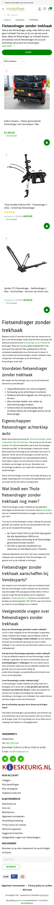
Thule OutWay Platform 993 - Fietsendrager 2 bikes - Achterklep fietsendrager (25, 206)
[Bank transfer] (6, 876)
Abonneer (11, 867)
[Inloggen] (39, 9)
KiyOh (20, 900)
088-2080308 (31, 601)
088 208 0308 (12, 743)
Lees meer (7, 46)
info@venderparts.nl (19, 598)
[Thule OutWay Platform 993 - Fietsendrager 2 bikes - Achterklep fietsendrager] (27, 176)
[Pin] (14, 876)
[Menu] (3, 9)
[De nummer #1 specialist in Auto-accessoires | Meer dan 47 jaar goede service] (15, 9)
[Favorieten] (44, 9)
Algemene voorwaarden (13, 885)
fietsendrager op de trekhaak (35, 343)
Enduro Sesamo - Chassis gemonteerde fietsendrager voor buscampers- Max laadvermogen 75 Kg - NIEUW (22, 123)
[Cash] (22, 876)
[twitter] (21, 759)
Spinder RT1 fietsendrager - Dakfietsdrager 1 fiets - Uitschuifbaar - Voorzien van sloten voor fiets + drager (26, 290)
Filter (28, 52)
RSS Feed (27, 890)
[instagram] (13, 759)
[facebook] (5, 759)
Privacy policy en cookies (40, 885)
